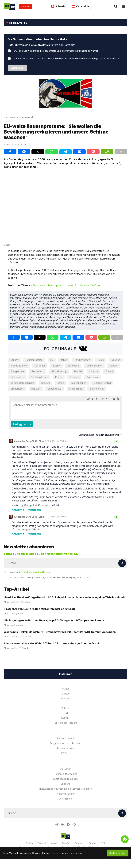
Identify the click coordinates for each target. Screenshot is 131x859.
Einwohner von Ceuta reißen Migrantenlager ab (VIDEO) (39, 609)
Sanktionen (93, 377)
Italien (64, 360)
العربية (54, 843)
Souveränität (97, 388)
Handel (78, 371)
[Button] (122, 563)
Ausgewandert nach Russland (65, 743)
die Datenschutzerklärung (37, 572)
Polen (101, 360)
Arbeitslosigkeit (19, 365)
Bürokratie (73, 365)
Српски (92, 843)
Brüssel (56, 365)
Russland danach (65, 738)
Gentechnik (37, 371)
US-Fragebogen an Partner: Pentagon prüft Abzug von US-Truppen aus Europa (54, 620)
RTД (65, 712)
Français (79, 843)
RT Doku (65, 753)
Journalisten (65, 798)
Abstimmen (17, 68)
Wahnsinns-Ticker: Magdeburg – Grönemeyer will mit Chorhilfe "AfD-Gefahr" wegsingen (60, 632)
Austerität (40, 365)
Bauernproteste (34, 360)
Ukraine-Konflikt (102, 383)
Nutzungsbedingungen (65, 778)
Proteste (74, 377)
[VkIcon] (62, 824)
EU (51, 360)
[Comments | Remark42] (65, 465)
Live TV (25, 6)
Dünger (114, 365)
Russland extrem (65, 748)
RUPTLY (65, 717)
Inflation (93, 371)
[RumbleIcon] (68, 824)
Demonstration (94, 365)
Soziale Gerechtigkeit (22, 383)
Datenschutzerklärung (65, 773)
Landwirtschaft (82, 360)
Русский (42, 843)
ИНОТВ (65, 707)
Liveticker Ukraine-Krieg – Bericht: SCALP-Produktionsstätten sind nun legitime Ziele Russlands (64, 597)
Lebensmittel (55, 388)
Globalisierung (59, 371)
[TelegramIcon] (56, 824)
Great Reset (17, 388)
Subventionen (78, 383)
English (29, 843)
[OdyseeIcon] (74, 824)
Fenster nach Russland (65, 722)
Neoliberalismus (39, 377)
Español (66, 843)
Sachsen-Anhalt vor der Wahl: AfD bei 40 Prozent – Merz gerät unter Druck (52, 643)
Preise (58, 377)
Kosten (109, 371)
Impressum (65, 769)
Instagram (65, 674)
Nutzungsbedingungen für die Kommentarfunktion (65, 788)
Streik (61, 383)
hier (56, 853)
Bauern (14, 360)
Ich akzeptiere (29, 572)
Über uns (65, 783)
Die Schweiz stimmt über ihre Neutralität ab (38, 39)
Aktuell (65, 688)
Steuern (45, 383)
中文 (103, 843)
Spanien (116, 360)
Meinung (65, 698)
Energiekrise (17, 371)
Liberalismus (17, 377)
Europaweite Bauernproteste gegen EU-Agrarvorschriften (66, 285)
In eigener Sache (66, 793)
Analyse (65, 693)
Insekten (35, 388)
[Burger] (123, 6)
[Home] (9, 6)
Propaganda (75, 388)
